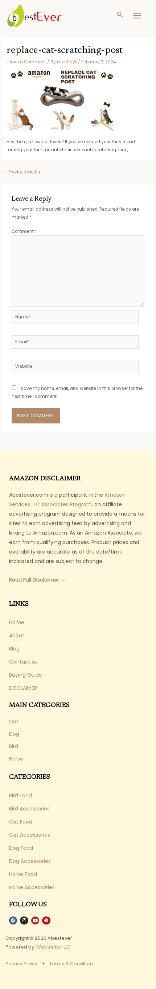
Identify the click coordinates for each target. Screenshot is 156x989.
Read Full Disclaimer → (37, 579)
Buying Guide (25, 675)
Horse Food (23, 874)
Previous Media (21, 172)
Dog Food (21, 848)
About (16, 635)
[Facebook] (13, 920)
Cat (14, 721)
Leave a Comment (26, 62)
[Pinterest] (46, 920)
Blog (14, 648)
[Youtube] (35, 920)
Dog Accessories (30, 861)
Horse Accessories (32, 887)
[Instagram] (24, 920)
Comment (24, 231)
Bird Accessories (29, 808)
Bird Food (20, 795)
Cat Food (20, 821)
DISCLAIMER (23, 688)
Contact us (23, 661)
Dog (14, 734)
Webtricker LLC (53, 946)
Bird (13, 746)
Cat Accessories (29, 834)
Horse (16, 758)
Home (16, 622)
